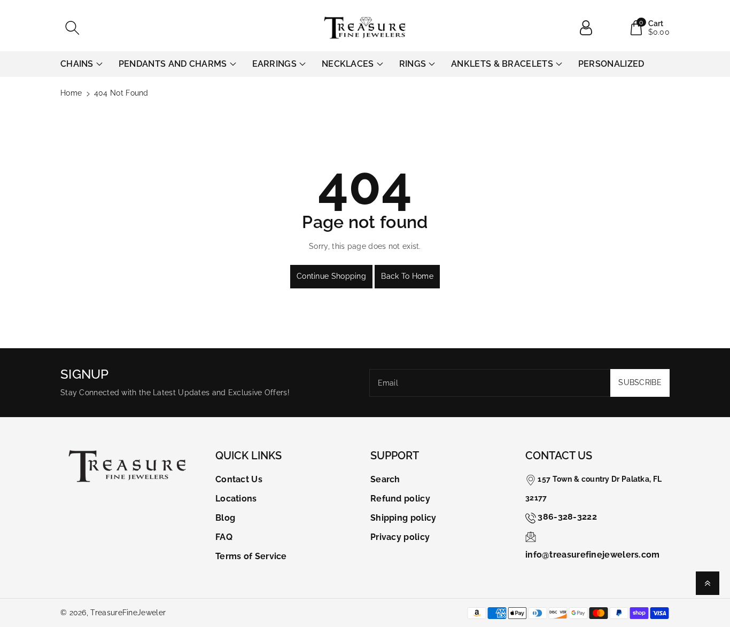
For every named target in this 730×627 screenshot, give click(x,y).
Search (385, 479)
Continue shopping (331, 276)
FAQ (223, 537)
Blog (225, 518)
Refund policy (400, 498)
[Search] (72, 28)
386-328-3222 (567, 517)
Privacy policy (400, 537)
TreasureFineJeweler (128, 612)
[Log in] (590, 28)
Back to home (407, 276)
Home (71, 93)
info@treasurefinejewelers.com (592, 555)
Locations (236, 498)
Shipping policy (403, 518)
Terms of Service (251, 556)
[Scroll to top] (707, 583)
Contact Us (238, 479)
